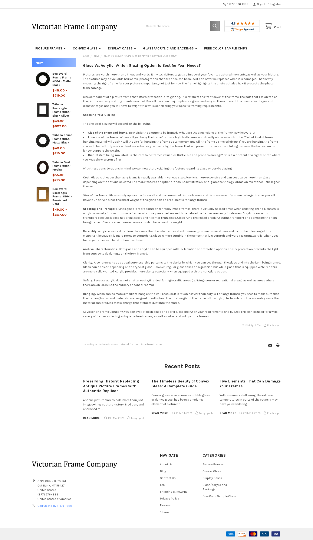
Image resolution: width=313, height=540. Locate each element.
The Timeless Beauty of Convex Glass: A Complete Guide (180, 383)
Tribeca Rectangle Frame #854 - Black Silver (62, 110)
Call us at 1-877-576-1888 (54, 506)
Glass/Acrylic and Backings (168, 48)
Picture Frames (48, 48)
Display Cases (120, 48)
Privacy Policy (169, 498)
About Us (166, 464)
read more (91, 418)
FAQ (162, 485)
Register (275, 4)
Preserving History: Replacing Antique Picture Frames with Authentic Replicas (111, 386)
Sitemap (165, 512)
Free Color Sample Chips (225, 48)
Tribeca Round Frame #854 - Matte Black (62, 138)
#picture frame (151, 344)
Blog (163, 471)
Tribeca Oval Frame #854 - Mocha (62, 165)
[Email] (270, 345)
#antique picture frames (101, 344)
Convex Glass (85, 48)
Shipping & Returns (174, 492)
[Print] (277, 345)
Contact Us (168, 478)
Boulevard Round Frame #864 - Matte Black (61, 79)
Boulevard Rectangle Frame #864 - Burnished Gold (62, 196)
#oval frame (129, 344)
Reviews (165, 505)
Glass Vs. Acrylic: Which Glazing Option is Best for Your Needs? (142, 65)
